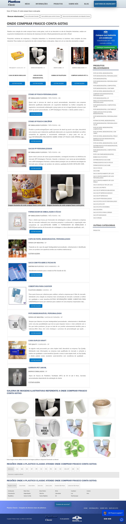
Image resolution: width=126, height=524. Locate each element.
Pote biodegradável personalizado (105, 76)
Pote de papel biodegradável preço (105, 136)
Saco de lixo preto (99, 187)
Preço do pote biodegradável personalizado (103, 101)
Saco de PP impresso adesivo (102, 193)
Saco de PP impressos (100, 196)
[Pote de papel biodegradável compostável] (102, 448)
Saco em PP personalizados (102, 198)
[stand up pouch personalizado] (17, 111)
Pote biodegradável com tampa (103, 88)
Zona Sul (40, 485)
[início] (14, 3)
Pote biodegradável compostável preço (104, 150)
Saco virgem (97, 218)
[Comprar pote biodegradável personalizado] (75, 407)
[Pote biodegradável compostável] (20, 428)
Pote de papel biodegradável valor (105, 143)
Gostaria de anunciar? (105, 4)
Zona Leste (49, 485)
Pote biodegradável (100, 78)
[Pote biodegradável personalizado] (17, 330)
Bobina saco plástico (100, 157)
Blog (86, 4)
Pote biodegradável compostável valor (104, 105)
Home (86, 508)
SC (41, 469)
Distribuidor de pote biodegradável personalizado (105, 146)
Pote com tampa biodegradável (103, 154)
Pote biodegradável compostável (104, 85)
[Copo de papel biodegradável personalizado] (17, 256)
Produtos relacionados (101, 67)
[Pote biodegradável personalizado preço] (102, 407)
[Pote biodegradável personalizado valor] (75, 428)
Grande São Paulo (60, 485)
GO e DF (66, 469)
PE (51, 469)
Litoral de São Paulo (73, 485)
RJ (17, 469)
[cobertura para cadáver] (17, 303)
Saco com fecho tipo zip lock (103, 185)
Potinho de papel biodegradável (104, 120)
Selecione (10, 469)
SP (31, 469)
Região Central (12, 485)
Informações (42, 4)
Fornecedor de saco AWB (101, 165)
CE (60, 469)
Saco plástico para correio (102, 212)
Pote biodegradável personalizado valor (105, 124)
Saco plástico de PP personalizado (105, 201)
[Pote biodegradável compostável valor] (75, 448)
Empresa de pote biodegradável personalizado (104, 139)
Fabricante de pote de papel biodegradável (102, 112)
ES (27, 469)
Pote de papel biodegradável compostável (103, 128)
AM (73, 469)
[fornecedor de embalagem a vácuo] (17, 229)
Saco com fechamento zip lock (103, 173)
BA (55, 469)
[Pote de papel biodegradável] (47, 428)
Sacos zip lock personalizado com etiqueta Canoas (76, 16)
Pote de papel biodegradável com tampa (104, 132)
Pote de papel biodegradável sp (104, 91)
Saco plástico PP (99, 204)
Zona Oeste (31, 485)
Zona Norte (22, 485)
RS (46, 469)
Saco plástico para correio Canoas (50, 16)
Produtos (58, 4)
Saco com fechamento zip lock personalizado (103, 177)
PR (36, 469)
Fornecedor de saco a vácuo (103, 162)
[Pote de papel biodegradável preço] (47, 407)
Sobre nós (73, 4)
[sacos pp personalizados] (17, 166)
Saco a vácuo (97, 168)
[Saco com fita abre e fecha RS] (17, 280)
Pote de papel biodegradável (103, 73)
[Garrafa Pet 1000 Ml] (17, 385)
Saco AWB (96, 171)
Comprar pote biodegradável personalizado (103, 94)
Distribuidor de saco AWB (101, 160)
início (27, 4)
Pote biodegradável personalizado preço (105, 82)
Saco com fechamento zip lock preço (103, 181)
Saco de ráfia (97, 209)
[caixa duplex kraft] (17, 358)
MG (22, 469)
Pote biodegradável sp (101, 98)
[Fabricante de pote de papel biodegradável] (102, 428)
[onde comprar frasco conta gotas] (26, 189)
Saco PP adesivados (99, 215)
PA (78, 469)
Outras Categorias (104, 225)
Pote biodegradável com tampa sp (104, 109)
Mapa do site (113, 508)
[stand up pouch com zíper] (17, 139)
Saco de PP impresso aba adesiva (104, 190)
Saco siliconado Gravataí (32, 16)
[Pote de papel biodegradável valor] (20, 407)
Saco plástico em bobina (101, 207)
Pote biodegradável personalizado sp (105, 117)
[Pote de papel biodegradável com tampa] (47, 448)
